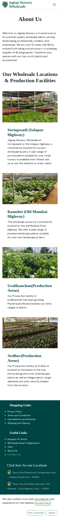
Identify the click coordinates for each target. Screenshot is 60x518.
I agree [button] (51, 512)
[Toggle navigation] (54, 4)
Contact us (14, 454)
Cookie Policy (43, 502)
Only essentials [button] (36, 512)
